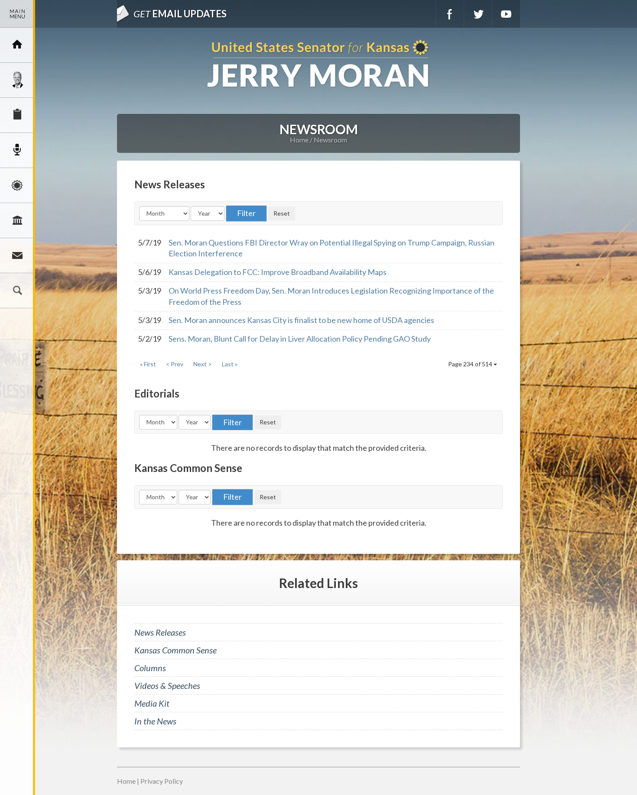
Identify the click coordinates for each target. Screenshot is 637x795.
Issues (17, 185)
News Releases (160, 632)
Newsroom (17, 150)
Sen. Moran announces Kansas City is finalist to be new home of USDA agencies (301, 320)
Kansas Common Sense (175, 650)
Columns (150, 667)
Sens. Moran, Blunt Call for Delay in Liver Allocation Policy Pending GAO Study (300, 338)
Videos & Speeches (167, 685)
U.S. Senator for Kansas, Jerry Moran (318, 64)
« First (148, 364)
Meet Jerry (17, 80)
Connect (17, 255)
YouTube (506, 14)
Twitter (478, 14)
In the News (155, 721)
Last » (229, 364)
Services (17, 115)
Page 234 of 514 (471, 364)
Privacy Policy (161, 781)
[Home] (17, 45)
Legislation (17, 220)
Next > (202, 364)
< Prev (174, 364)
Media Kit (151, 703)
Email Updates (180, 13)
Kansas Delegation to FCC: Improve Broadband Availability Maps (278, 272)
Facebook (450, 14)
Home (299, 140)
